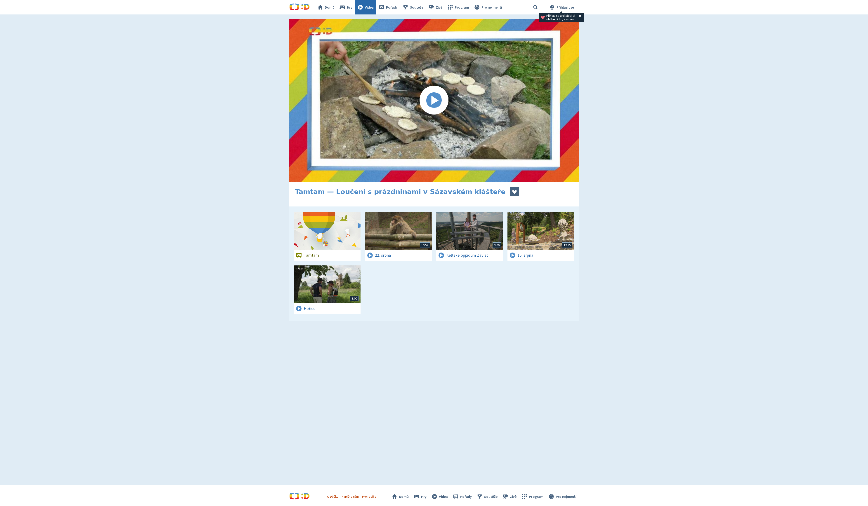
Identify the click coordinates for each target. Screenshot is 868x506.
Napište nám (350, 496)
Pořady (392, 7)
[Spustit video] (434, 100)
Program (462, 7)
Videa (369, 7)
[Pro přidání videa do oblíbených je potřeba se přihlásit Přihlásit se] (514, 191)
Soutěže (416, 7)
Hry (349, 7)
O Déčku (332, 496)
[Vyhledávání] (535, 7)
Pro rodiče (369, 496)
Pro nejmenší (491, 7)
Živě (439, 7)
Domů (330, 7)
